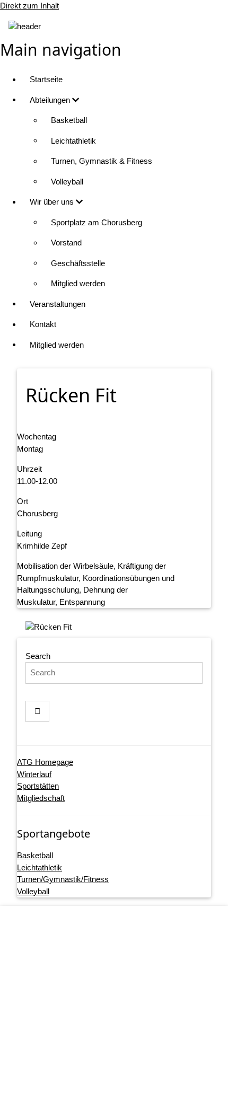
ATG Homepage (45, 762)
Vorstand (66, 242)
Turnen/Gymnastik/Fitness (63, 879)
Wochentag (36, 436)
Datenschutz (125, 1031)
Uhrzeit (29, 468)
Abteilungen (51, 99)
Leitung (29, 533)
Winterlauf (34, 774)
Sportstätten (38, 785)
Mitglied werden (78, 283)
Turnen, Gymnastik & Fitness (101, 160)
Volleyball (67, 181)
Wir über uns (53, 201)
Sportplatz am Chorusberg (96, 222)
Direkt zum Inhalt (29, 5)
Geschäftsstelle (78, 263)
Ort (22, 501)
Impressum (125, 1010)
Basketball (69, 120)
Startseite (46, 79)
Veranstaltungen (57, 304)
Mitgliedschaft (41, 798)
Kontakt (43, 324)
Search (37, 655)
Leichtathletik (73, 140)
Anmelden (124, 1091)
